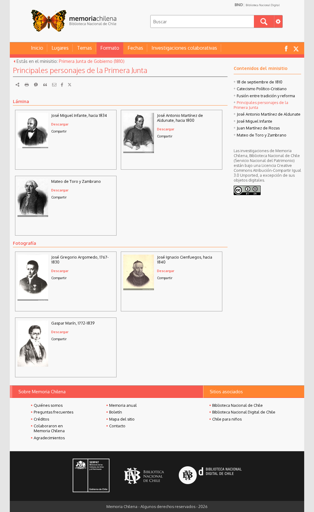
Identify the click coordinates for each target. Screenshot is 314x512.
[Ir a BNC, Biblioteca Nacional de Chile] (144, 476)
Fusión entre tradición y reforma (266, 95)
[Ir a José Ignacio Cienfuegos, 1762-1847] (138, 288)
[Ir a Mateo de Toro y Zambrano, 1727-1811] (32, 215)
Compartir (59, 131)
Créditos (41, 419)
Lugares (60, 48)
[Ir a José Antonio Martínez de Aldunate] (138, 151)
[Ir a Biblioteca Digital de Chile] (210, 476)
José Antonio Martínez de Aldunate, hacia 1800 (180, 118)
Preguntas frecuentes (53, 412)
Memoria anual (123, 405)
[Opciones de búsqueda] (278, 21)
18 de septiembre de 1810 (259, 81)
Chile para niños (227, 419)
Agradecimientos (49, 437)
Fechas (135, 48)
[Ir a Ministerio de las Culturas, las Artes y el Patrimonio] (91, 476)
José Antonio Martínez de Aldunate (269, 114)
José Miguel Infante (254, 121)
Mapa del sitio (122, 419)
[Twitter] (70, 85)
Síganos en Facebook (286, 48)
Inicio (37, 48)
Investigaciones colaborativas (184, 48)
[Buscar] (264, 21)
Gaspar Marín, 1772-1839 (72, 323)
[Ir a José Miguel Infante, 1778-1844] (32, 146)
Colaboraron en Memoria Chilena (49, 428)
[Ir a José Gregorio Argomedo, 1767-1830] (32, 299)
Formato (109, 48)
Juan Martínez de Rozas (258, 127)
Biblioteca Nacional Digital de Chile (243, 412)
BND (257, 4)
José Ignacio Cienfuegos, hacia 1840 (184, 259)
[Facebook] (62, 85)
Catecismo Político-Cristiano (262, 88)
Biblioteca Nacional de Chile (237, 405)
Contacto (117, 425)
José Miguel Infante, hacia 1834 (79, 115)
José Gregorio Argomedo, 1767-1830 (80, 259)
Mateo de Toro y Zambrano (76, 181)
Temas (84, 48)
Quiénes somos (48, 405)
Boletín (115, 412)
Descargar (59, 124)
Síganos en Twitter (296, 48)
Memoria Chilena (74, 20)
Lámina (21, 101)
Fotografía (24, 243)
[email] (54, 85)
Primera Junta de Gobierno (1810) (91, 61)
